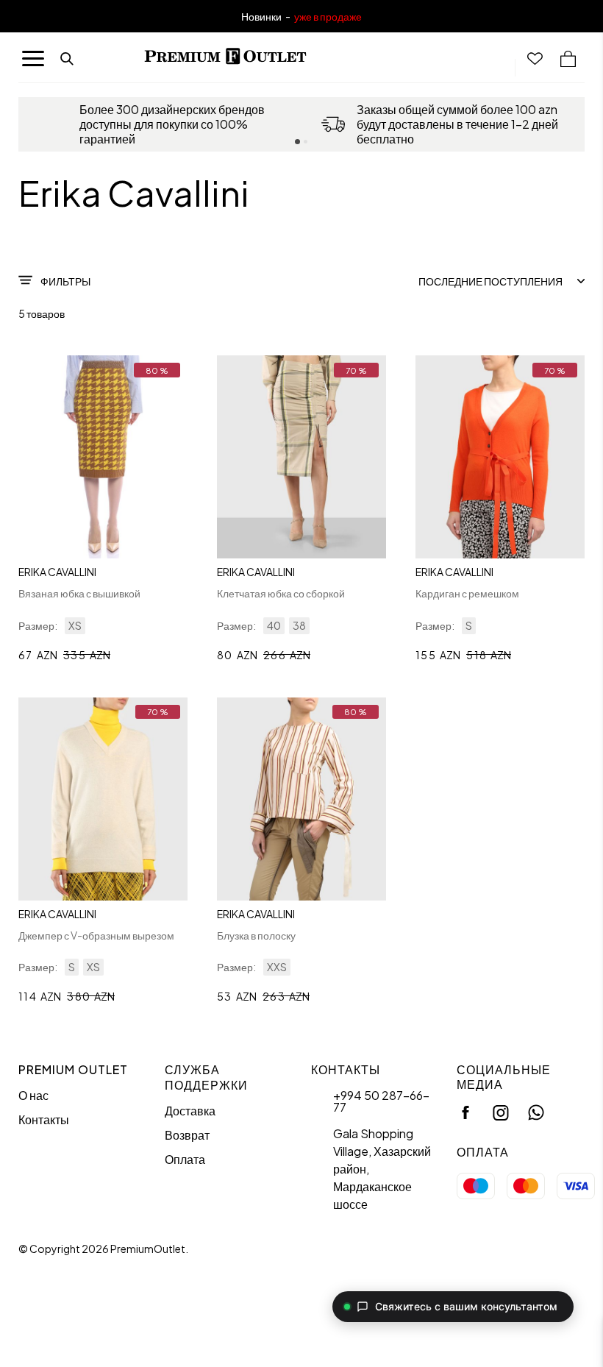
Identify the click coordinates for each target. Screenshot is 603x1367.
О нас (33, 1095)
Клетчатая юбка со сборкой (281, 593)
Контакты (43, 1119)
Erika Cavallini (57, 571)
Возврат (187, 1135)
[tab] (297, 141)
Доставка (190, 1110)
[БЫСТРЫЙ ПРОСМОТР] (103, 456)
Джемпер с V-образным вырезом (96, 935)
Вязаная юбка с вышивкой (79, 593)
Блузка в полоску (256, 935)
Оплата (185, 1159)
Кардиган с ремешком (467, 593)
